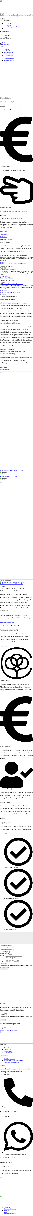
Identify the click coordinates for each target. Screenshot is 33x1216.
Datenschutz (3, 963)
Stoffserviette (4, 276)
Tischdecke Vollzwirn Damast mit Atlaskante (13, 264)
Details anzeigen (5, 257)
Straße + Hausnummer (6, 949)
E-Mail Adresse (4, 953)
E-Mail (2, 1014)
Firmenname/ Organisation (8, 948)
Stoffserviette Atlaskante (7, 278)
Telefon (2, 955)
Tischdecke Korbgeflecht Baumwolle (11, 292)
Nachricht (3, 962)
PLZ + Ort (3, 951)
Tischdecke (3, 262)
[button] (2, 42)
